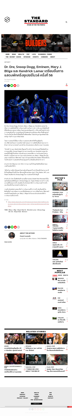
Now (50, 394)
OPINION (27, 57)
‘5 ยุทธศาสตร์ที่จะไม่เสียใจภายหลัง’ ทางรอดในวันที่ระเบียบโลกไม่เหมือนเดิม (58, 229)
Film (48, 367)
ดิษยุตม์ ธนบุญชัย (11, 79)
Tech (61, 192)
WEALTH (21, 54)
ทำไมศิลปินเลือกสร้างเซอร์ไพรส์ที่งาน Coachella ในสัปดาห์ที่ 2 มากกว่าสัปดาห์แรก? (13, 371)
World (55, 224)
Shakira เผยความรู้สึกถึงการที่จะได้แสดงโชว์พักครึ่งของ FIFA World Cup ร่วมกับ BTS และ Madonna (56, 349)
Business (61, 278)
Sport (7, 62)
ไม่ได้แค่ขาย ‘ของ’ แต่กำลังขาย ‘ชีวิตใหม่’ (34, 349)
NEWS (14, 54)
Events (50, 396)
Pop (50, 392)
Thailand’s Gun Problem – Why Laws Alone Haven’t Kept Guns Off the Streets (58, 211)
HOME (7, 54)
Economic (56, 192)
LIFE (34, 54)
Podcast (22, 394)
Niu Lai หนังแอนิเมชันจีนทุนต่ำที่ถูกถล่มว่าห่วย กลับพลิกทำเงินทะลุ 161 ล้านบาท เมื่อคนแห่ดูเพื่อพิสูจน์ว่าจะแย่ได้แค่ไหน (61, 281)
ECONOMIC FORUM (45, 54)
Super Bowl (18, 211)
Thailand (55, 226)
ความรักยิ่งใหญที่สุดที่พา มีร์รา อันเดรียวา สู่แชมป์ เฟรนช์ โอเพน (13, 349)
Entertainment (15, 366)
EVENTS (36, 57)
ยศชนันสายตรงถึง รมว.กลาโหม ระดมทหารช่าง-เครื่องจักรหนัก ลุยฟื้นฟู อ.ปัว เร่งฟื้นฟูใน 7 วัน (62, 291)
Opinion (28, 346)
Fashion (28, 367)
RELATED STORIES (36, 331)
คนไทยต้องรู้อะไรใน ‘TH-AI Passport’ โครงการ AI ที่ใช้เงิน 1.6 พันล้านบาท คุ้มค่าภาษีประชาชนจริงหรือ (58, 195)
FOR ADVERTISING (36, 399)
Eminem (25, 211)
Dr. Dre (11, 211)
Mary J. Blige (12, 210)
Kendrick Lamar (32, 210)
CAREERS (44, 57)
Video (36, 394)
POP (28, 54)
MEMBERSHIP (37, 403)
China (59, 308)
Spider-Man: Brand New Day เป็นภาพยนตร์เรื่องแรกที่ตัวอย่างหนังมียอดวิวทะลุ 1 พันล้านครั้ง (56, 370)
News (22, 392)
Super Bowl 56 (22, 210)
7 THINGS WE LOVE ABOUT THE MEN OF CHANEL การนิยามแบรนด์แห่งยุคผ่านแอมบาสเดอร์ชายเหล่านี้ (34, 370)
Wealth (36, 392)
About (36, 398)
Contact (50, 398)
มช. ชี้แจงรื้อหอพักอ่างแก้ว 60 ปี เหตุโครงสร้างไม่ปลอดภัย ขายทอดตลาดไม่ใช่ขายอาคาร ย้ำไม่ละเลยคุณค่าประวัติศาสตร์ (62, 321)
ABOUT (52, 57)
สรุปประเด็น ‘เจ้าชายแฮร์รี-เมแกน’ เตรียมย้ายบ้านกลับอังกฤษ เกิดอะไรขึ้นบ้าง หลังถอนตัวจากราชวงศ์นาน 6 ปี (58, 246)
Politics (60, 288)
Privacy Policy (22, 398)
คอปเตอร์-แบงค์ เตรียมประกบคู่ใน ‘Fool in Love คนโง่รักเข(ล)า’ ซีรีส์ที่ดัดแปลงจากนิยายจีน (62, 301)
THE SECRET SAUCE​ (13, 57)
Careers (36, 396)
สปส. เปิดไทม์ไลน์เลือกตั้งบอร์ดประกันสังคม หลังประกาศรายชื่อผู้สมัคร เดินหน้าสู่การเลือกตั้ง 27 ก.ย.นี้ (58, 263)
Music (49, 346)
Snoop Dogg (41, 210)
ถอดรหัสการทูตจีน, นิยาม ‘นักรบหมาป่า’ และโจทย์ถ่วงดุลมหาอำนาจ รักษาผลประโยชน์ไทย (62, 311)
